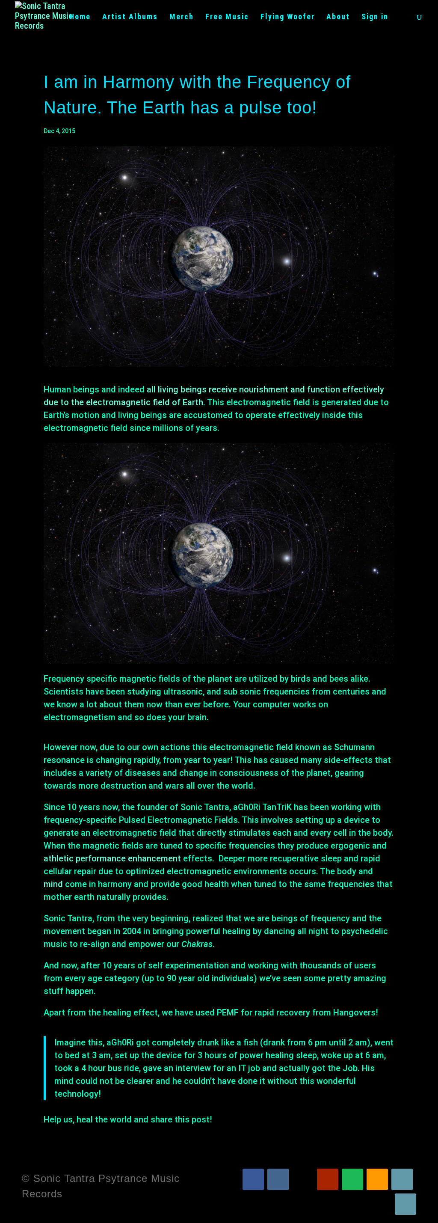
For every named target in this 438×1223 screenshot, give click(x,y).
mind (53, 884)
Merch (181, 17)
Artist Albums (130, 17)
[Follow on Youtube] (327, 1179)
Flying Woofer (287, 17)
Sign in (374, 17)
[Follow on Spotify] (352, 1179)
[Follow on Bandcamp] (402, 1179)
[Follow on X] (303, 1179)
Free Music (227, 17)
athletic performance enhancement (112, 858)
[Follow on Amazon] (377, 1179)
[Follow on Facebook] (253, 1179)
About (338, 17)
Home (80, 17)
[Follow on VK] (278, 1179)
